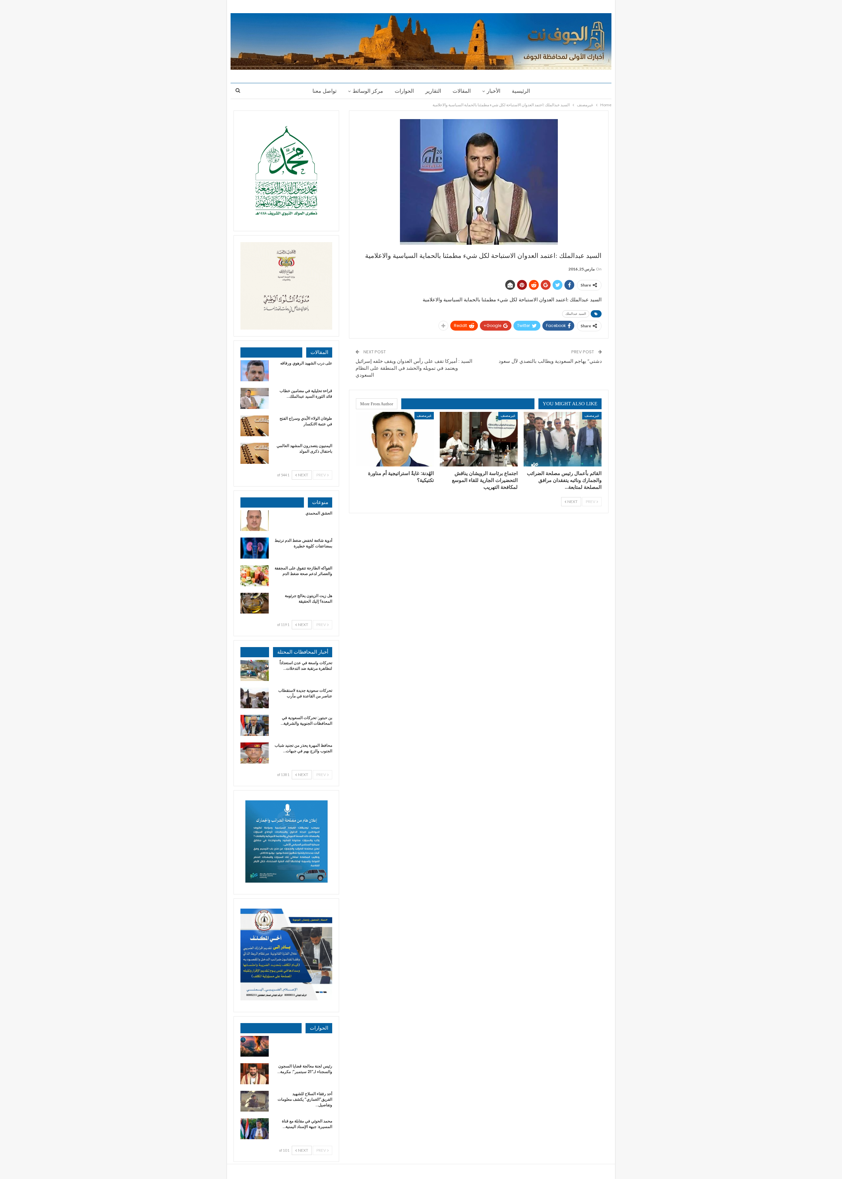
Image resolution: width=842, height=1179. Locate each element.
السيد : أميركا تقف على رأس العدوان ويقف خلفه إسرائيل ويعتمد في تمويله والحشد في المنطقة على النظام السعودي (414, 368)
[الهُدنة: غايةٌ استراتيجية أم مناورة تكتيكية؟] (395, 439)
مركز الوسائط (368, 91)
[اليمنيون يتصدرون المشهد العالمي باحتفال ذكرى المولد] (254, 453)
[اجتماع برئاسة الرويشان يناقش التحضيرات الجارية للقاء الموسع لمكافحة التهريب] (479, 439)
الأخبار (493, 91)
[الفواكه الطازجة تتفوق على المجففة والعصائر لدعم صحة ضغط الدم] (254, 575)
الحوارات (404, 91)
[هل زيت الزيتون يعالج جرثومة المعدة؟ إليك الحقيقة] (254, 603)
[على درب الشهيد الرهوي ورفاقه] (254, 370)
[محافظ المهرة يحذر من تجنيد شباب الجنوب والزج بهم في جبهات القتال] (254, 753)
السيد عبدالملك (575, 313)
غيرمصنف (591, 415)
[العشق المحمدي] (254, 520)
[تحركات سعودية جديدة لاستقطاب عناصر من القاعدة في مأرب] (254, 698)
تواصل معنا (324, 91)
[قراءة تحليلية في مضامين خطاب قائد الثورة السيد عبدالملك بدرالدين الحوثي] (254, 398)
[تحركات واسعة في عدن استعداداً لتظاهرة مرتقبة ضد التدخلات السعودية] (254, 670)
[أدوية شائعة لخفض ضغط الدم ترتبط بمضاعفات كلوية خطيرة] (254, 548)
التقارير (433, 91)
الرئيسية (521, 91)
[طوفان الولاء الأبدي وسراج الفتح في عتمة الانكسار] (254, 426)
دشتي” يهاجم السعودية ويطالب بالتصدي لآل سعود (550, 361)
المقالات (462, 91)
